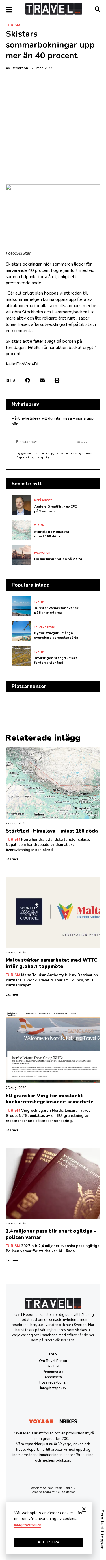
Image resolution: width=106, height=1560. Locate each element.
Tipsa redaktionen (53, 1382)
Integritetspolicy (53, 1388)
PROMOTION (42, 552)
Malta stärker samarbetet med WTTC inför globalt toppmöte (51, 963)
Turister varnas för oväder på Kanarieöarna (56, 610)
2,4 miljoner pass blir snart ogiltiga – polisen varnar (51, 1234)
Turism (13, 25)
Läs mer (12, 859)
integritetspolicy (38, 457)
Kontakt (53, 1366)
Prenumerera (53, 1371)
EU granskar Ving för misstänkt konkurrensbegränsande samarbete (50, 1098)
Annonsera (53, 1377)
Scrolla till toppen (102, 1530)
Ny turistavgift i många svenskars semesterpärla (56, 635)
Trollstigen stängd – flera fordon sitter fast (55, 660)
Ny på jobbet (43, 500)
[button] (27, 380)
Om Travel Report (53, 1360)
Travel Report (44, 626)
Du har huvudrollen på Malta (58, 559)
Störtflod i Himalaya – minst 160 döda (53, 534)
